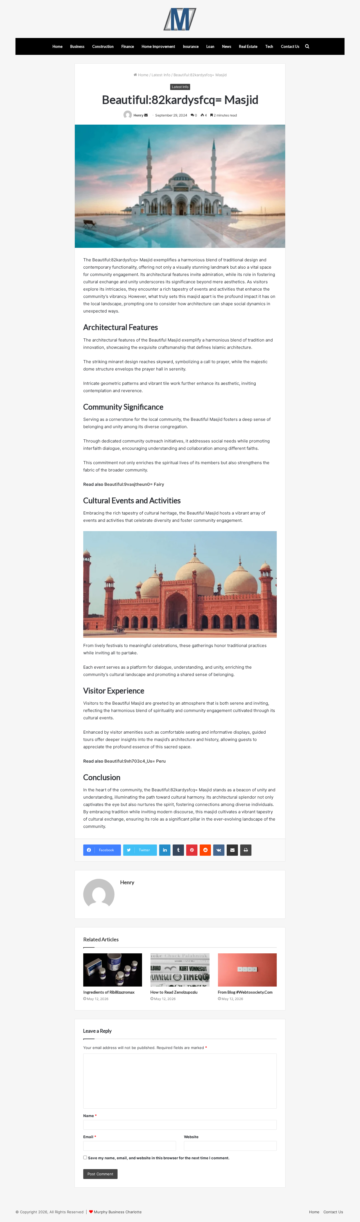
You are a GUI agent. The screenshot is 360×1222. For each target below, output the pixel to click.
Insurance (191, 46)
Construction (103, 46)
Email (89, 1137)
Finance (128, 46)
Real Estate (248, 46)
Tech (269, 46)
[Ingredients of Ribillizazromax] (112, 970)
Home (57, 46)
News (226, 46)
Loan (210, 46)
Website (191, 1137)
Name (90, 1115)
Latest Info (161, 75)
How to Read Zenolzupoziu (173, 992)
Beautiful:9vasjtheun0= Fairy (134, 484)
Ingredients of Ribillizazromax (108, 992)
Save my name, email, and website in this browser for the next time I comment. (159, 1158)
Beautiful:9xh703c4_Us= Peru (135, 761)
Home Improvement (158, 46)
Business (77, 46)
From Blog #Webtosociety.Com (245, 992)
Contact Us (290, 46)
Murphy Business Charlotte (118, 1212)
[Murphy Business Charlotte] (180, 19)
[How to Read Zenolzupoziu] (179, 970)
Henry (138, 115)
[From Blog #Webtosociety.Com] (247, 970)
